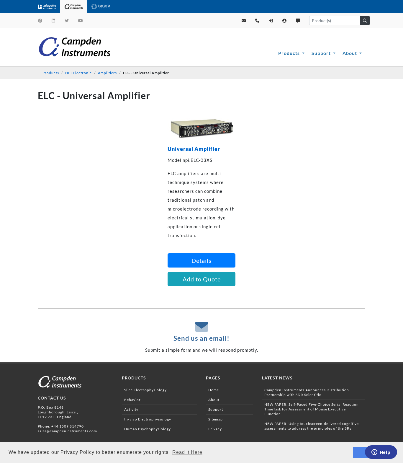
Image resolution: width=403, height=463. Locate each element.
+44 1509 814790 (67, 426)
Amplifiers (107, 73)
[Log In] (271, 20)
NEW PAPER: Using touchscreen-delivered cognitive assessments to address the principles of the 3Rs (311, 426)
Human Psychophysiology (147, 429)
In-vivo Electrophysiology (147, 419)
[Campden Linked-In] (53, 20)
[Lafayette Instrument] (46, 6)
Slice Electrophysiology (145, 390)
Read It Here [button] (187, 452)
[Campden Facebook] (40, 20)
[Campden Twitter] (67, 20)
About (350, 53)
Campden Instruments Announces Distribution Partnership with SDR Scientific (306, 392)
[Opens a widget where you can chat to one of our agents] (381, 452)
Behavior (132, 399)
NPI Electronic (78, 73)
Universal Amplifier (194, 149)
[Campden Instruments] (73, 6)
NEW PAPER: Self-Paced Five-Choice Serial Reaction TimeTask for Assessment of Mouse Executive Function (311, 409)
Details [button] (201, 260)
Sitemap (215, 419)
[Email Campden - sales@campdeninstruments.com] (244, 20)
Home (213, 390)
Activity (131, 409)
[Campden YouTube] (80, 20)
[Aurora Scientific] (100, 6)
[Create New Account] (284, 20)
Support (322, 53)
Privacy (215, 429)
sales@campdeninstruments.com (67, 431)
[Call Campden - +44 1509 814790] (257, 20)
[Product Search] (365, 20)
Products (289, 53)
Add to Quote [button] (202, 279)
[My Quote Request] (298, 20)
